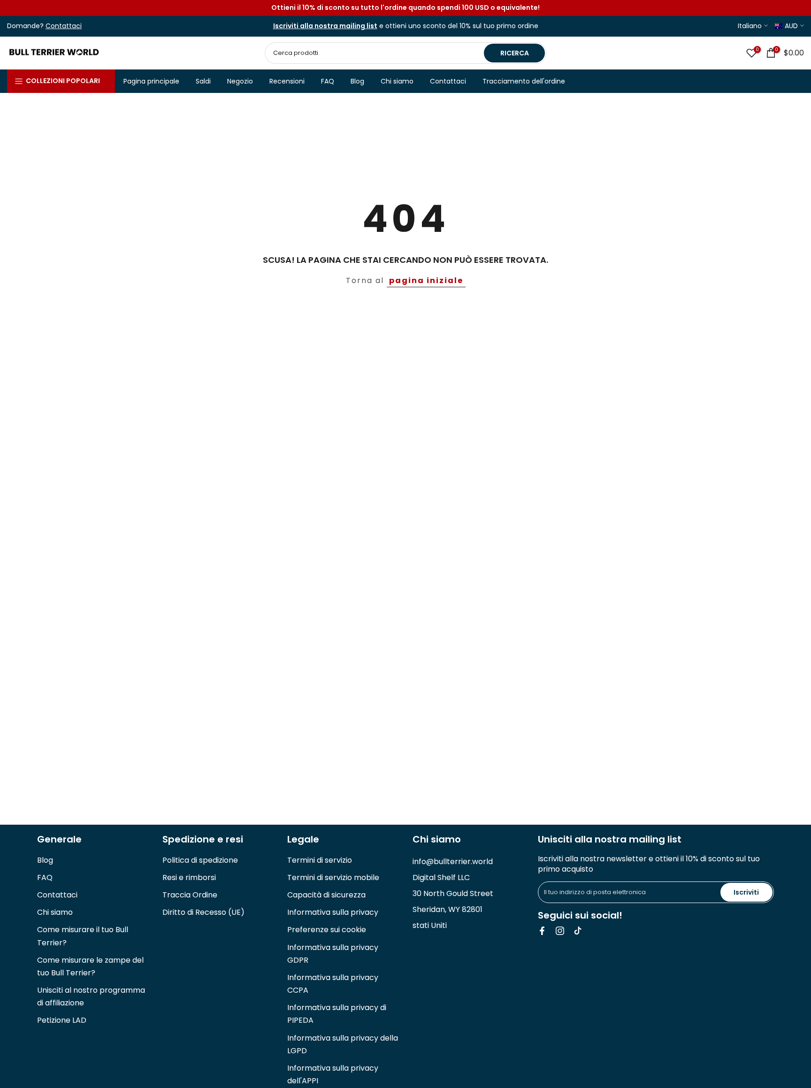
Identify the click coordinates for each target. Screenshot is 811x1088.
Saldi (203, 81)
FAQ (327, 81)
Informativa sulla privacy (332, 912)
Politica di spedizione (200, 860)
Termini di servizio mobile (333, 877)
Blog (357, 81)
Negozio (240, 81)
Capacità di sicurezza (326, 894)
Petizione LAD (61, 1020)
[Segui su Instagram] (560, 930)
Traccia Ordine (189, 894)
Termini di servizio (319, 860)
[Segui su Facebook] (542, 930)
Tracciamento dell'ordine (523, 81)
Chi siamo (397, 81)
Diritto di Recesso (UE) (203, 912)
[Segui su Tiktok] (578, 930)
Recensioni (287, 81)
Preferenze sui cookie (326, 929)
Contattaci (448, 81)
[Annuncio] (405, 8)
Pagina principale (151, 81)
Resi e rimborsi (189, 877)
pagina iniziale (426, 280)
